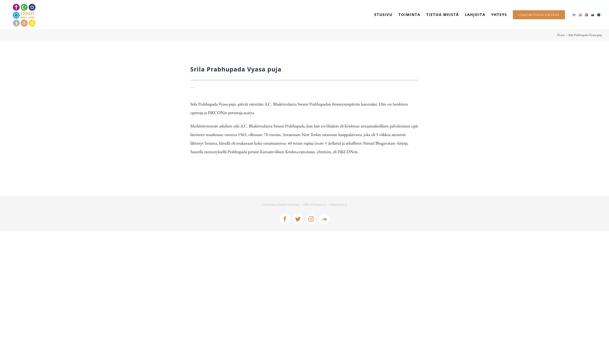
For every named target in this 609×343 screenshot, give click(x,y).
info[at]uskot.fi (338, 204)
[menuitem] (383, 14)
